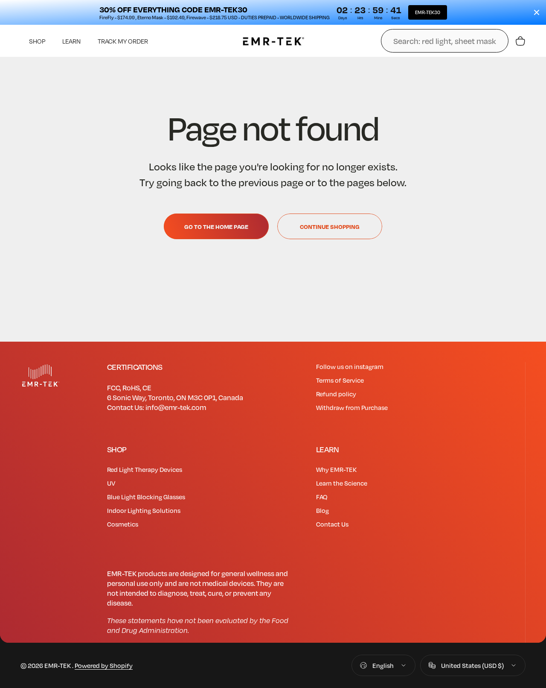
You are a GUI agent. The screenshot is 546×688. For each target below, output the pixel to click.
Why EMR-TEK (336, 469)
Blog (322, 510)
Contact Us (332, 524)
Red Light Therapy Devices (144, 469)
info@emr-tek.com (175, 407)
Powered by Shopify (104, 665)
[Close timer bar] (536, 12)
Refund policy (336, 393)
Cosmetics (122, 524)
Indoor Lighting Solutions (143, 510)
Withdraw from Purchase (352, 407)
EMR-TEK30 (427, 12)
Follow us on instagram (349, 366)
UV (111, 483)
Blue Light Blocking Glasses (146, 496)
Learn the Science (341, 483)
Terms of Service (340, 380)
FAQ (322, 496)
